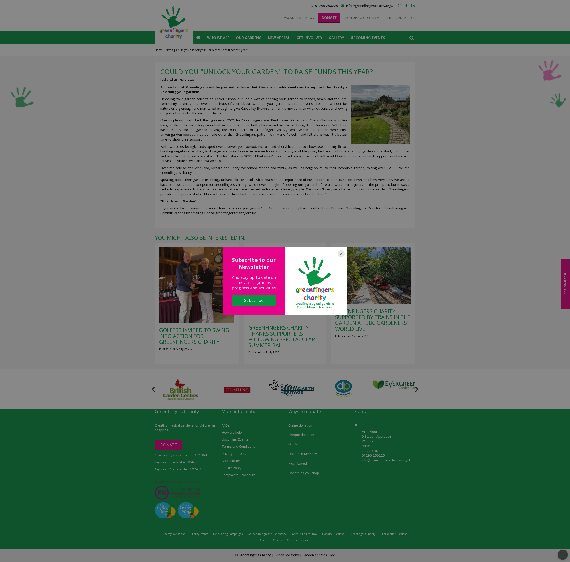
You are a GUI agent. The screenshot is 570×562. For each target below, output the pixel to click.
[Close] (341, 253)
